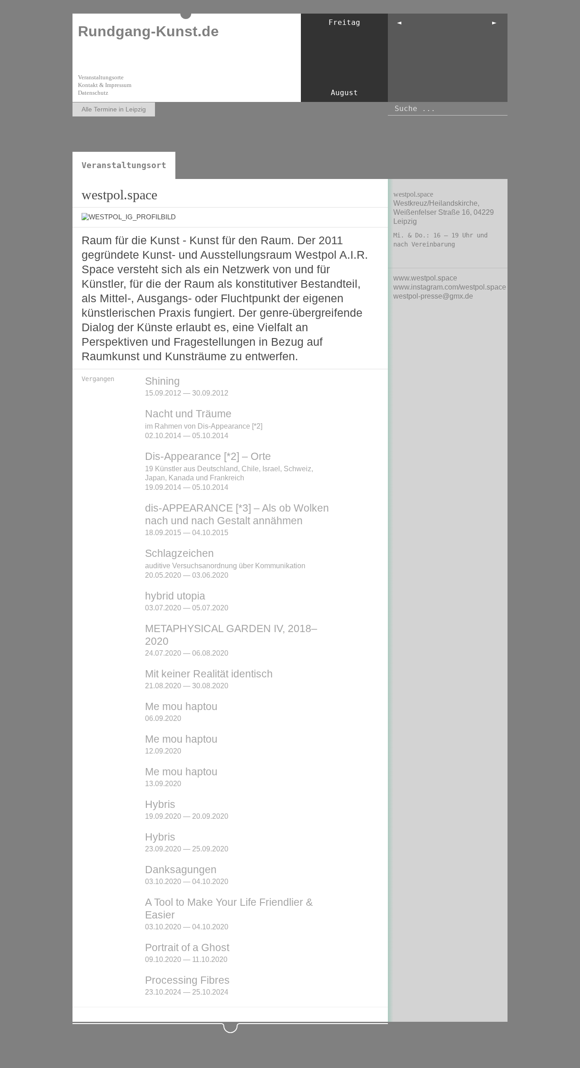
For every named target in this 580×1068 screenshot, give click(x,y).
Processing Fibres (187, 980)
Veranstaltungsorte (101, 77)
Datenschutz (93, 92)
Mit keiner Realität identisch (209, 674)
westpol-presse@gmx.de (433, 296)
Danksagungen (181, 869)
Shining (162, 381)
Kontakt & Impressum (104, 85)
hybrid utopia (175, 596)
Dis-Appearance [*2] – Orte (208, 456)
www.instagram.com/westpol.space (449, 287)
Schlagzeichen (179, 553)
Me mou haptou (181, 706)
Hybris (160, 804)
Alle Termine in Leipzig (114, 109)
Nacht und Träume (188, 414)
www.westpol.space (425, 278)
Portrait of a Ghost (187, 947)
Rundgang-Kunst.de (148, 31)
